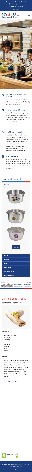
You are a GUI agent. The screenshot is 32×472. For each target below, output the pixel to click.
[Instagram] (18, 9)
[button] (29, 15)
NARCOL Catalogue (17, 6)
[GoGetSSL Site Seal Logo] (16, 455)
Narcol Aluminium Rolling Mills (20, 464)
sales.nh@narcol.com (17, 4)
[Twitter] (14, 9)
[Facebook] (16, 9)
